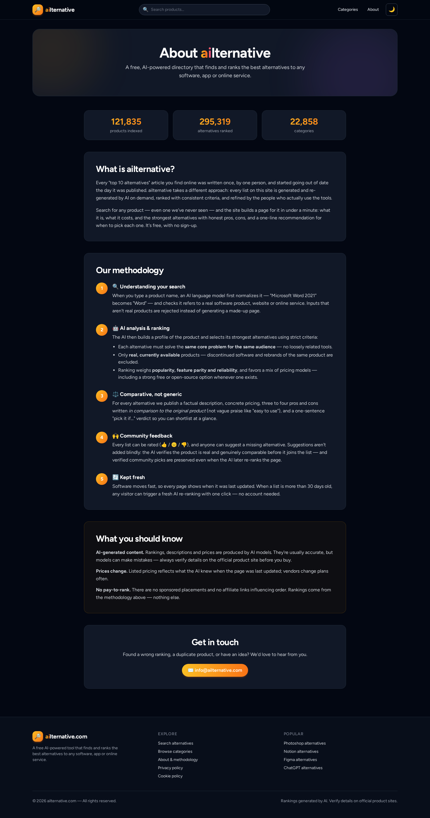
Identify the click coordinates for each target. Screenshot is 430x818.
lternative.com (66, 736)
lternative (59, 9)
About (373, 9)
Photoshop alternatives (305, 743)
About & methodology (178, 759)
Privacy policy (170, 767)
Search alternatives (175, 743)
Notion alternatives (301, 751)
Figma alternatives (300, 759)
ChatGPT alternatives (303, 767)
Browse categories (175, 751)
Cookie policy (170, 776)
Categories (348, 9)
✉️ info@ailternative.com (215, 670)
